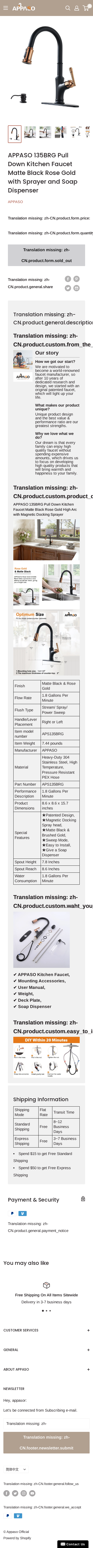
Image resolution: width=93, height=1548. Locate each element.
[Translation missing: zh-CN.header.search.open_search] (67, 8)
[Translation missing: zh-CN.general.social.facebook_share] (68, 278)
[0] (86, 8)
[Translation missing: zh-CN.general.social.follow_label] (6, 1493)
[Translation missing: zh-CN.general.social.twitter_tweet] (68, 288)
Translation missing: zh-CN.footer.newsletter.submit (46, 1442)
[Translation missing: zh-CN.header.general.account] (76, 8)
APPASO (15, 202)
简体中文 (12, 1469)
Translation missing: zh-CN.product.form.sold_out (46, 255)
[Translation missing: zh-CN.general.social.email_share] (76, 288)
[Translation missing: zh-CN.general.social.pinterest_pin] (76, 278)
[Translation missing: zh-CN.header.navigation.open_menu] (5, 8)
